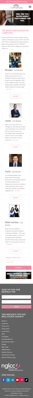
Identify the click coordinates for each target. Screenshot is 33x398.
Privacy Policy (6, 328)
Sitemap (4, 344)
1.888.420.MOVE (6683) (20, 1)
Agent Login (5, 347)
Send (16, 307)
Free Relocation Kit (7, 339)
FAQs (3, 334)
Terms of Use (5, 326)
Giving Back (5, 336)
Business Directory (7, 352)
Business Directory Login (9, 357)
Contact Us (5, 323)
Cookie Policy (6, 331)
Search (18, 268)
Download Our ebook (8, 342)
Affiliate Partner (6, 349)
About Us (4, 321)
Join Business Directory (8, 355)
